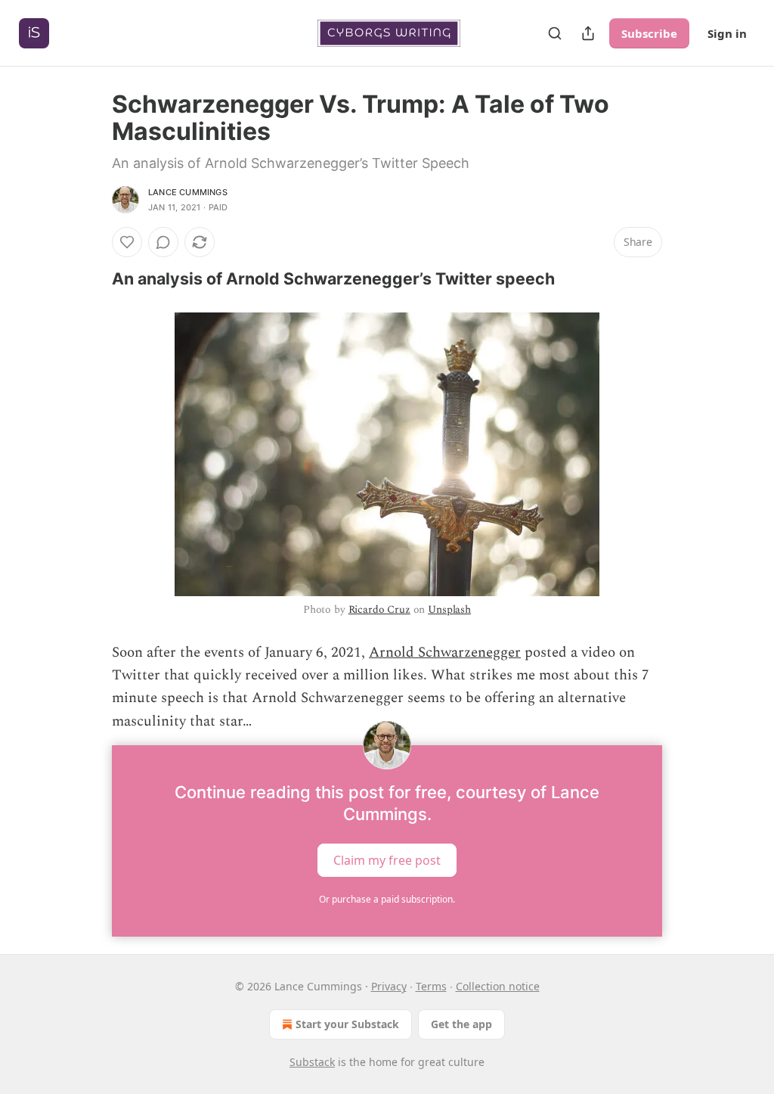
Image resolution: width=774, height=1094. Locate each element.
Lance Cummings (188, 192)
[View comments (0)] (163, 242)
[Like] (127, 242)
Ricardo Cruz (379, 609)
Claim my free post (387, 860)
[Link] (91, 278)
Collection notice (498, 986)
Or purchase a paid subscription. (387, 899)
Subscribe (649, 33)
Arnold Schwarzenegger (445, 653)
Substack (312, 1062)
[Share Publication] (588, 33)
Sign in (727, 33)
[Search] (555, 33)
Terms (431, 986)
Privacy (389, 986)
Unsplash (449, 609)
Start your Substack (347, 1024)
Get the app (461, 1024)
